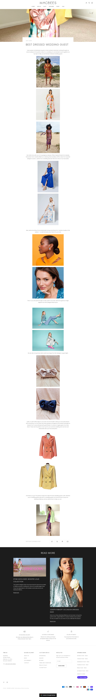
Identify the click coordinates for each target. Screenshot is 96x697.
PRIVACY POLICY (43, 665)
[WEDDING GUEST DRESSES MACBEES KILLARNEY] (48, 71)
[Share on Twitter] (57, 541)
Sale (63, 6)
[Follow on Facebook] (3, 682)
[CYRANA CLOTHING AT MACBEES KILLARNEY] (48, 476)
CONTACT (26, 663)
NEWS (25, 658)
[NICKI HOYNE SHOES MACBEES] (48, 340)
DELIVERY (41, 658)
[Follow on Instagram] (7, 682)
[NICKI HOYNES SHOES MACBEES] (48, 318)
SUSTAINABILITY (27, 660)
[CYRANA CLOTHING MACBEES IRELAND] (48, 446)
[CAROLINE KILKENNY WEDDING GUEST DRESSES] (48, 176)
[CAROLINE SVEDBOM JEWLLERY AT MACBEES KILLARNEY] (48, 250)
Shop (44, 6)
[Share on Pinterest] (62, 541)
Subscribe (61, 665)
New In (39, 6)
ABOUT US (26, 655)
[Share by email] (67, 541)
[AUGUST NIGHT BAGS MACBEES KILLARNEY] (48, 371)
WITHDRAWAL (42, 655)
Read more (16, 592)
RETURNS (41, 660)
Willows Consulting (25, 688)
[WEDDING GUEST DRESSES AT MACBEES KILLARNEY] (48, 137)
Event (57, 6)
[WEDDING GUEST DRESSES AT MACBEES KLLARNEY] (48, 104)
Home (33, 6)
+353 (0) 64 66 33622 (10, 664)
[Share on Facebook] (51, 541)
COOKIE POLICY (43, 667)
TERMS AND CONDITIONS (45, 663)
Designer (51, 6)
